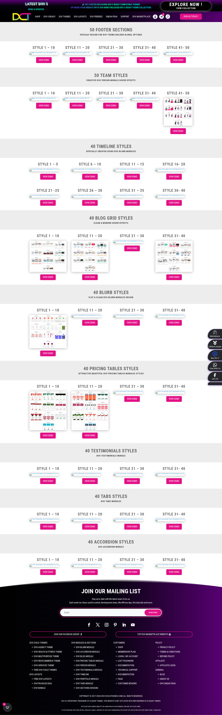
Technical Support (128, 670)
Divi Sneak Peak (168, 683)
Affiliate (160, 660)
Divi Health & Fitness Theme (48, 651)
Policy (158, 642)
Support (125, 16)
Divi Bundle (39, 688)
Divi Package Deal (43, 683)
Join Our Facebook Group (66, 634)
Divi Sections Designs (87, 688)
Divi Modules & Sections (83, 642)
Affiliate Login (167, 665)
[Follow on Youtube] (133, 625)
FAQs (120, 679)
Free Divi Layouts (42, 679)
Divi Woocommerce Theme (47, 660)
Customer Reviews (127, 683)
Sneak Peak (111, 16)
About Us (164, 679)
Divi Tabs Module (84, 683)
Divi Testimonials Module (89, 670)
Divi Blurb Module (85, 647)
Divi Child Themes (38, 642)
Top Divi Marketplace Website (152, 634)
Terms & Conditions (170, 651)
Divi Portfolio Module (87, 679)
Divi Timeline (82, 674)
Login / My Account (128, 656)
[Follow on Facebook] (89, 625)
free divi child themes (45, 670)
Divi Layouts (80, 16)
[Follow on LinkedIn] (124, 625)
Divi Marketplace (141, 16)
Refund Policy (167, 656)
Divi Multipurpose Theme (46, 656)
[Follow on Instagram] (106, 625)
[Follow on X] (98, 625)
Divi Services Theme (44, 665)
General (159, 670)
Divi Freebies (96, 16)
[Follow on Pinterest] (115, 625)
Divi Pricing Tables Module (89, 660)
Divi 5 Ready (49, 16)
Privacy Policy (167, 647)
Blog (162, 674)
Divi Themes (65, 16)
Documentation (126, 665)
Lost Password (126, 660)
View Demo (44, 60)
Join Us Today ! (190, 16)
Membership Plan (127, 651)
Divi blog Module (84, 656)
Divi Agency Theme (43, 647)
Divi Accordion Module (88, 651)
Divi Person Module (86, 665)
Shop (37, 16)
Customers (119, 642)
